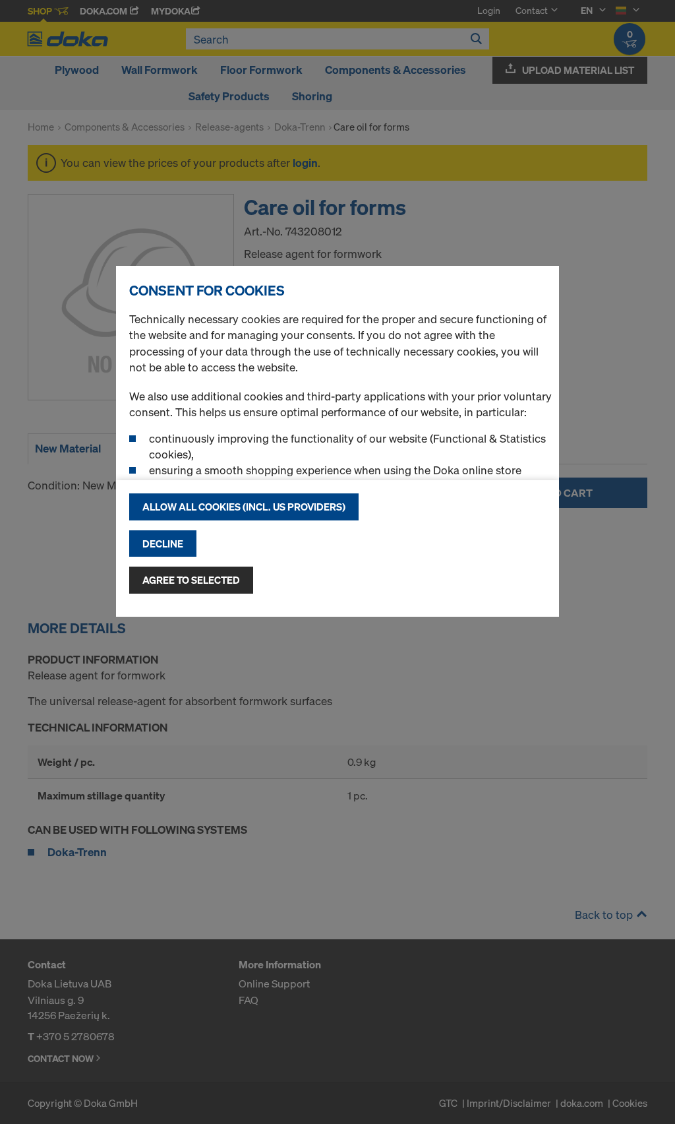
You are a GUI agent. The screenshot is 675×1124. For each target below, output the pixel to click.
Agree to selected (191, 579)
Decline (162, 543)
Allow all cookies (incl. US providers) (243, 506)
